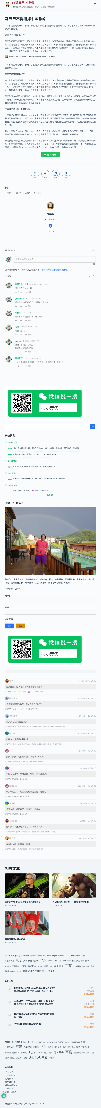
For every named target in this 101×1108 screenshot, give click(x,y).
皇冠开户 (19, 358)
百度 (68, 966)
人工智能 (27, 960)
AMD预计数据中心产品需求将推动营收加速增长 (27, 762)
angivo (18, 341)
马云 (36, 193)
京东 (19, 960)
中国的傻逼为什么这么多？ (19, 779)
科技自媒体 (10, 1085)
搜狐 (82, 961)
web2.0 (67, 956)
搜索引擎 (31, 56)
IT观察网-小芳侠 (23, 2)
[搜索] (92, 426)
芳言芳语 (38, 56)
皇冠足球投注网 (22, 284)
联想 (92, 966)
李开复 (24, 966)
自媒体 (18, 971)
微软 (78, 960)
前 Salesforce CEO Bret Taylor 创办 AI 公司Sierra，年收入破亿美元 (39, 478)
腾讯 (7, 971)
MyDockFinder (36, 956)
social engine (52, 956)
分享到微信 (52, 154)
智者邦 (8, 1078)
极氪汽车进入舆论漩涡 (15, 939)
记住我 (10, 619)
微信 (73, 961)
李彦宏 (32, 966)
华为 (43, 960)
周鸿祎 (50, 961)
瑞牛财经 (9, 1082)
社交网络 (77, 966)
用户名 (8, 596)
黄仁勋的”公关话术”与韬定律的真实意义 (22, 902)
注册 (20, 626)
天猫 (59, 961)
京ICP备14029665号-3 (34, 1104)
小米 (64, 961)
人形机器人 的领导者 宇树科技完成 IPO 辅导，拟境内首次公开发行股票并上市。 (38, 727)
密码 (7, 607)
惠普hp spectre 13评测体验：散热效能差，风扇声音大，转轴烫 (33, 832)
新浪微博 (8, 966)
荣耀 (25, 971)
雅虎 (27, 193)
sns (44, 956)
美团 (87, 966)
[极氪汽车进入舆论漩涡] (27, 923)
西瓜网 (8, 1088)
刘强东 (36, 960)
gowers (18, 298)
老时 (17, 327)
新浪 (87, 960)
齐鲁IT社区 (10, 1091)
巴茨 (9, 193)
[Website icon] (50, 226)
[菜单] (95, 4)
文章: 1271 (50, 231)
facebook (9, 955)
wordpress (75, 956)
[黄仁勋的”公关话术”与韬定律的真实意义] (27, 885)
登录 (94, 250)
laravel (26, 956)
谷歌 (31, 971)
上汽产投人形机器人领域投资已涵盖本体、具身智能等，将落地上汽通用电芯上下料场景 (46, 448)
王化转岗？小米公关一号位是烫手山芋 (23, 709)
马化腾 (51, 971)
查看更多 (50, 495)
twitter (61, 956)
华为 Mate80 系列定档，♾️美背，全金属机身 (30, 491)
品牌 (55, 961)
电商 (50, 966)
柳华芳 (40, 966)
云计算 (83, 956)
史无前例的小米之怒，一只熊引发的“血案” (71, 902)
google (18, 955)
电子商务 (59, 966)
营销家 (44, 56)
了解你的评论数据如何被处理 (54, 270)
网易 (83, 966)
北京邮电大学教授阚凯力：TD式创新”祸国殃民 (26, 849)
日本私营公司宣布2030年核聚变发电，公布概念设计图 (34, 466)
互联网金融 (9, 960)
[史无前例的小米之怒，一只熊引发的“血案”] (74, 885)
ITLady (8, 1072)
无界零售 (16, 966)
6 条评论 (52, 56)
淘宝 (46, 966)
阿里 (18, 193)
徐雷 (69, 961)
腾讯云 (12, 971)
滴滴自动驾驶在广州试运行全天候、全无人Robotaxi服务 (34, 454)
